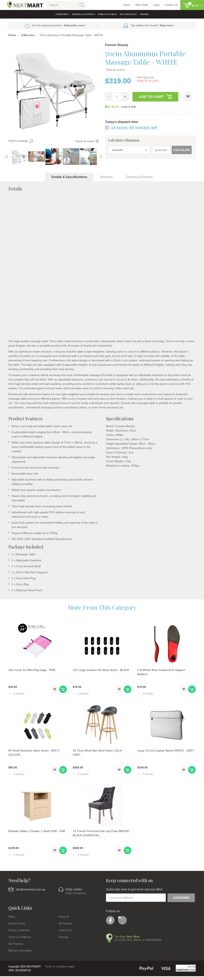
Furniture (61, 14)
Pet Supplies (127, 14)
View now (166, 25)
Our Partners (15, 943)
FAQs (11, 916)
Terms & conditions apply (60, 966)
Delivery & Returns (139, 177)
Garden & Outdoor (82, 14)
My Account (65, 923)
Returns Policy (16, 923)
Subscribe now (74, 25)
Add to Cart (151, 97)
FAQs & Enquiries (76, 893)
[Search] (81, 5)
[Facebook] (110, 920)
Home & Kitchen (106, 14)
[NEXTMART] (21, 3)
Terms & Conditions (19, 937)
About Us (64, 916)
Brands (144, 14)
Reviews (106, 177)
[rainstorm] (186, 968)
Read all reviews (115, 69)
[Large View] (19, 156)
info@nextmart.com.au (30, 889)
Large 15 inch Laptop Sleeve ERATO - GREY (165, 750)
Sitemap (63, 937)
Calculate (181, 150)
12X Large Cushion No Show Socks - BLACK (101, 670)
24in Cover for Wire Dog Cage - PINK (31, 670)
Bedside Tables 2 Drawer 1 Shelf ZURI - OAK (36, 831)
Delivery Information (19, 950)
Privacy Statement (19, 930)
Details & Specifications (69, 177)
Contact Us (65, 930)
